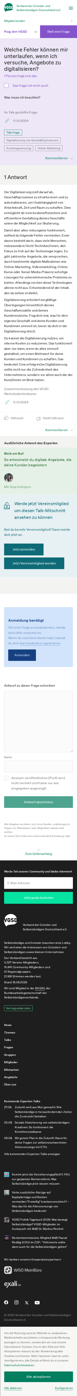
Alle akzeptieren (38, 1377)
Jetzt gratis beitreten (39, 898)
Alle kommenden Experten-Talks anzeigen (32, 1154)
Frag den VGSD (15, 31)
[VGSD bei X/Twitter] (26, 1304)
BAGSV (40, 988)
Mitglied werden (14, 21)
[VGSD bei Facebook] (5, 1304)
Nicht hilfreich (53, 418)
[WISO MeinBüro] (23, 1271)
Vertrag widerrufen (18, 1008)
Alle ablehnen (13, 1388)
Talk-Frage (13, 132)
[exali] (12, 1285)
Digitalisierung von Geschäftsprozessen (32, 140)
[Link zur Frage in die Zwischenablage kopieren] (8, 121)
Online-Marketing (49, 148)
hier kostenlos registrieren (40, 643)
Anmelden (22, 655)
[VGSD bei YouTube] (37, 1304)
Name (8, 757)
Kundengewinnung (18, 148)
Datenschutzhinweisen (19, 1365)
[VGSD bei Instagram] (16, 1304)
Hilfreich (17, 418)
